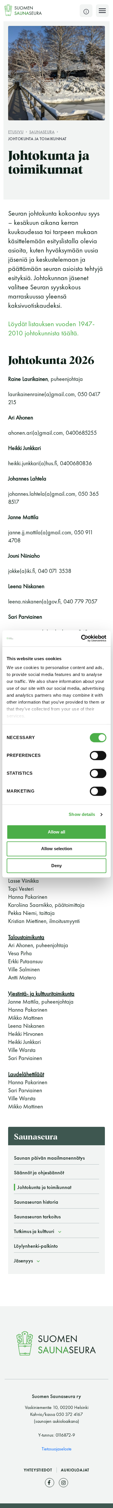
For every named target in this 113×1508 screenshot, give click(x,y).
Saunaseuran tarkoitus (37, 1216)
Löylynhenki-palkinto (36, 1246)
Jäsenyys (23, 1260)
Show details (82, 814)
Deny (56, 865)
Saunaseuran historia (36, 1202)
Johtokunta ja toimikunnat (37, 138)
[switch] (98, 755)
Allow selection (56, 848)
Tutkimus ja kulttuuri (34, 1231)
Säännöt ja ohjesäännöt (39, 1172)
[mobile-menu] (102, 10)
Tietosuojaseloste (57, 1449)
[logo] (23, 10)
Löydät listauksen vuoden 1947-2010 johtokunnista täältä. (51, 328)
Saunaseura (41, 131)
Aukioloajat (75, 1470)
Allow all (56, 831)
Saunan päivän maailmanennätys (49, 1157)
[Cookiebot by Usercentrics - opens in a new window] (81, 638)
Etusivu (15, 131)
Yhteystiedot (38, 1470)
